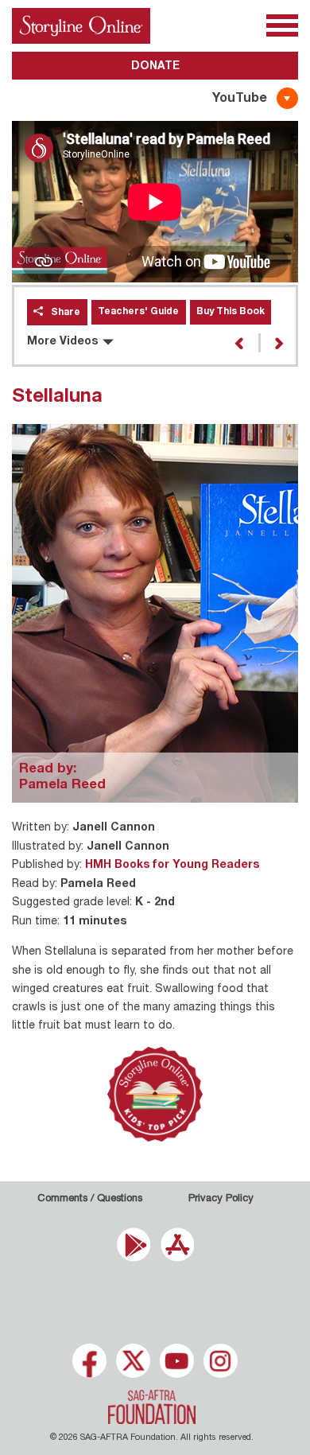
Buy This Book (230, 312)
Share (65, 312)
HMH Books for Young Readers (172, 865)
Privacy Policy (221, 1199)
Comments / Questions (89, 1199)
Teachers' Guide (138, 312)
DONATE (155, 66)
